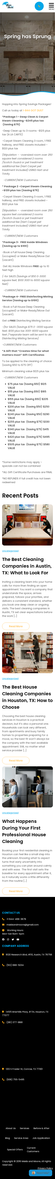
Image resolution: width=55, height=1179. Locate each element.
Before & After (41, 1128)
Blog (7, 1138)
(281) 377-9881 (14, 1022)
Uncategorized (10, 551)
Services (24, 1128)
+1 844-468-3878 (16, 919)
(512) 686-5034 (15, 965)
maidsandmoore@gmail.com (22, 924)
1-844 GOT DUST (33, 110)
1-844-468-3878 (39, 6)
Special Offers (15, 1149)
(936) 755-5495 (15, 1079)
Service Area (21, 1138)
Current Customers (33, 1149)
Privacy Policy (45, 1168)
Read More (16, 626)
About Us (11, 1128)
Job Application (41, 1138)
